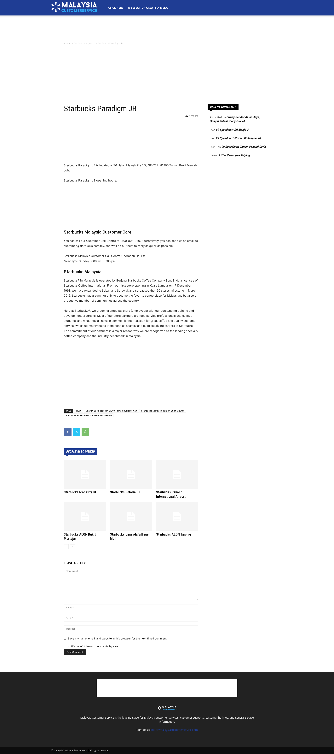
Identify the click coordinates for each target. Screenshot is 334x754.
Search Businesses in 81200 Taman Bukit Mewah (111, 410)
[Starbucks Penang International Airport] (177, 474)
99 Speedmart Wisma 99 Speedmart (238, 138)
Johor (92, 43)
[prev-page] (66, 546)
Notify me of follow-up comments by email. (94, 646)
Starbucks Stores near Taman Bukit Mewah (89, 415)
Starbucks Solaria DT (125, 492)
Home (67, 43)
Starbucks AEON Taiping (173, 534)
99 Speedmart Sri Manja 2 (232, 130)
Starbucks (79, 43)
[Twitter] (76, 432)
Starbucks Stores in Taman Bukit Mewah (162, 410)
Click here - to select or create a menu (138, 7)
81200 (78, 410)
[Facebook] (68, 432)
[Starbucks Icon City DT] (85, 474)
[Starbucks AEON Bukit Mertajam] (85, 516)
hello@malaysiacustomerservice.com (174, 730)
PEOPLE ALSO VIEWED (80, 451)
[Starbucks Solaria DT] (131, 474)
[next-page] (72, 546)
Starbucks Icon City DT (80, 492)
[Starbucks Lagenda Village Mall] (131, 516)
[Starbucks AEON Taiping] (177, 516)
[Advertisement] (167, 29)
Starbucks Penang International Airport (171, 494)
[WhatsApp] (85, 432)
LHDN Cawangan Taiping (234, 155)
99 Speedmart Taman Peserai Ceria (243, 147)
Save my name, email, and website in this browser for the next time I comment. (117, 638)
